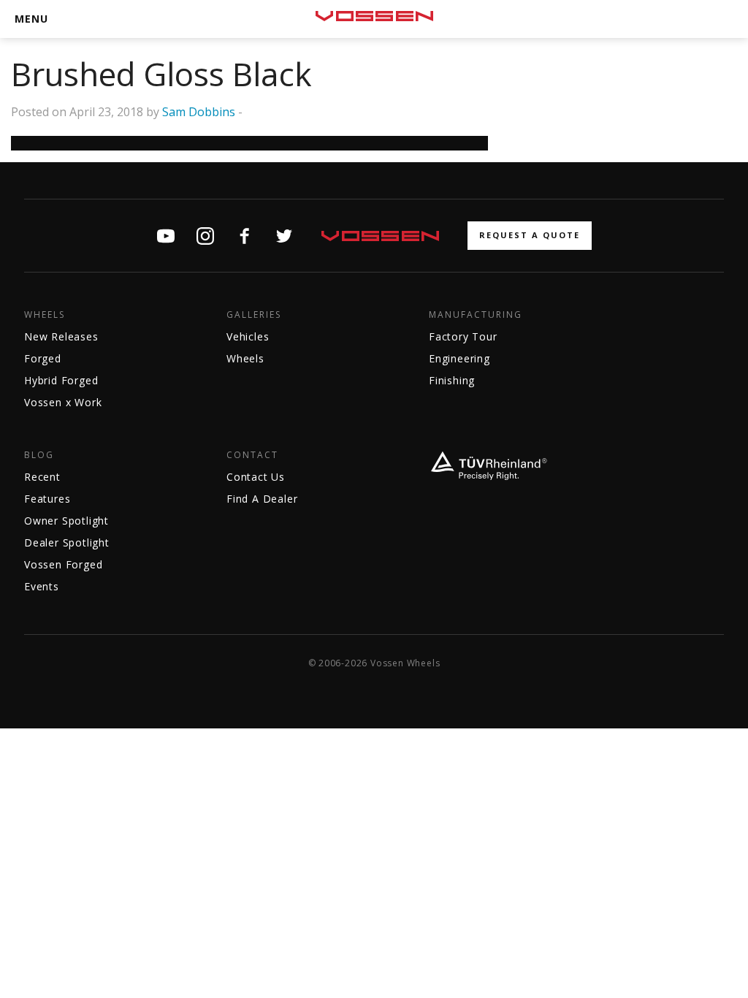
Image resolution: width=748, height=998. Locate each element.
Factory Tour (463, 336)
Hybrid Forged (61, 380)
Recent (42, 477)
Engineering (459, 358)
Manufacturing (475, 315)
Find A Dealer (261, 499)
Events (41, 586)
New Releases (61, 336)
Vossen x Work (63, 402)
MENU (31, 19)
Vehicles (247, 336)
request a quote (529, 234)
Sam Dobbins (198, 112)
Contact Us (255, 477)
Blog (39, 455)
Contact (252, 455)
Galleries (253, 315)
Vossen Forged (63, 564)
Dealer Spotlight (67, 542)
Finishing (452, 380)
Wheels (44, 315)
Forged (42, 358)
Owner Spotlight (66, 520)
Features (47, 499)
